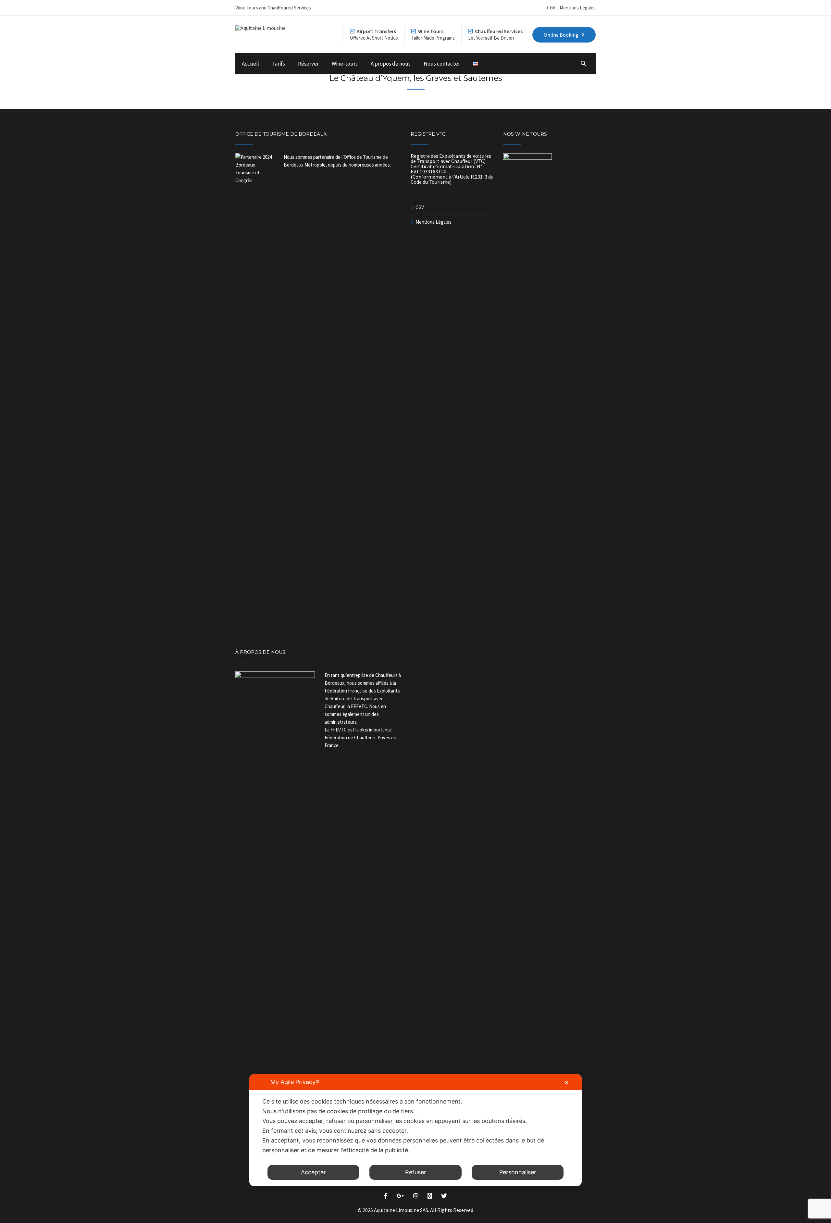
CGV (551, 8)
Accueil (250, 63)
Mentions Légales (578, 8)
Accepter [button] (313, 1172)
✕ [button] (566, 1082)
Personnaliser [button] (517, 1172)
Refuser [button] (415, 1172)
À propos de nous (391, 63)
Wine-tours (345, 63)
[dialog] (415, 1130)
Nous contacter (442, 63)
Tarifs (278, 63)
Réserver (308, 63)
